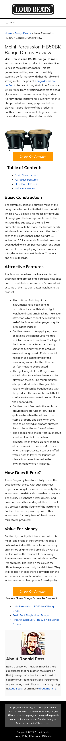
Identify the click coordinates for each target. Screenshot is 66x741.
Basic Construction (26, 175)
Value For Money (25, 188)
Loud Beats (16, 688)
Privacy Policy (21, 736)
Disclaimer (35, 736)
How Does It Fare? (26, 184)
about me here (47, 688)
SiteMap (47, 736)
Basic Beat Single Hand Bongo (30, 615)
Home (8, 33)
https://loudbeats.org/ (21, 707)
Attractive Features (26, 179)
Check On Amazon (33, 156)
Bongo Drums (23, 33)
